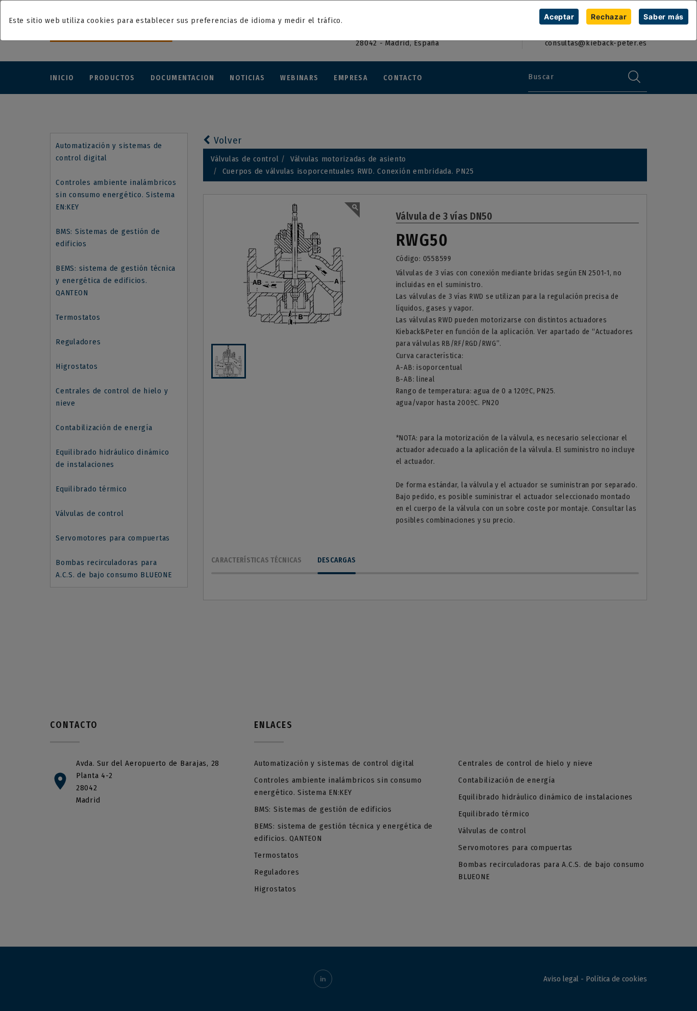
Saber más (663, 16)
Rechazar (609, 16)
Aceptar (559, 16)
